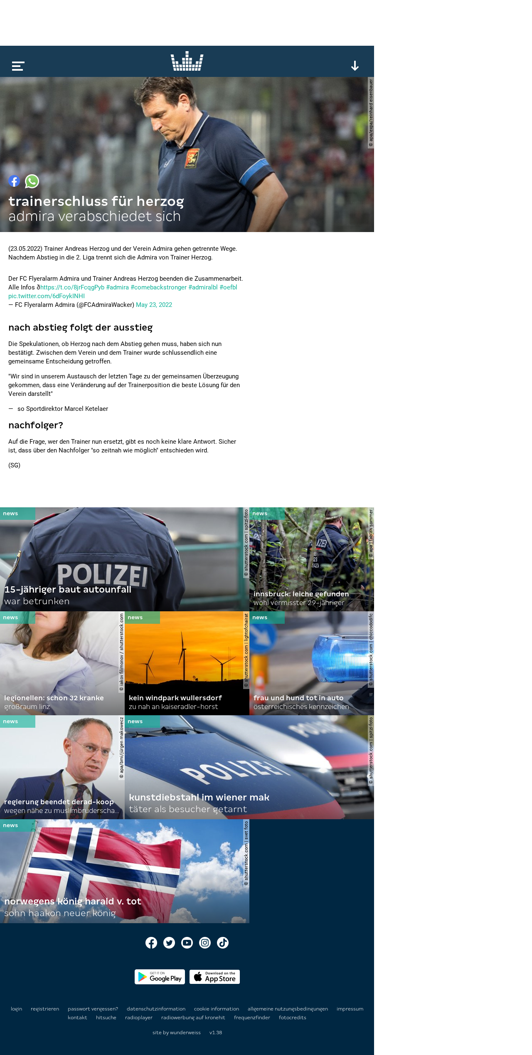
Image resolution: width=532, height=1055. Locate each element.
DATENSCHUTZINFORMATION (157, 1009)
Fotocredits (292, 1017)
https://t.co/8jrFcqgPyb (72, 287)
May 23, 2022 (154, 305)
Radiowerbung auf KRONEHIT (194, 1017)
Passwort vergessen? (93, 1009)
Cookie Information (217, 1009)
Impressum (350, 1009)
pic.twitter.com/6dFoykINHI (46, 296)
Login (16, 1009)
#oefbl (228, 287)
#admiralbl (203, 287)
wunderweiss (185, 1032)
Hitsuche (107, 1017)
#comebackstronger (159, 287)
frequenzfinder (252, 1017)
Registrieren (45, 1009)
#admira (117, 287)
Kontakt (78, 1017)
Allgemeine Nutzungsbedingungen (288, 1009)
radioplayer (139, 1017)
